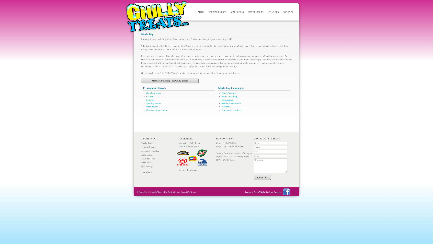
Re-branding (227, 100)
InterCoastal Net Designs (187, 192)
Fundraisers (255, 12)
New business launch (231, 103)
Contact (288, 12)
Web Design (169, 192)
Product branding (229, 96)
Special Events (218, 12)
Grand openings (153, 93)
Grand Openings (229, 93)
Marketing (237, 12)
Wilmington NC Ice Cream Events (157, 17)
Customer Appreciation (156, 110)
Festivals (150, 100)
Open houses (152, 106)
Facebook (286, 192)
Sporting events (153, 103)
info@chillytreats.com (233, 146)
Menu (201, 12)
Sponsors (273, 12)
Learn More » (146, 172)
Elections (226, 106)
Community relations (231, 110)
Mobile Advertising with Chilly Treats (170, 80)
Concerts (150, 96)
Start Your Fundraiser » (187, 170)
